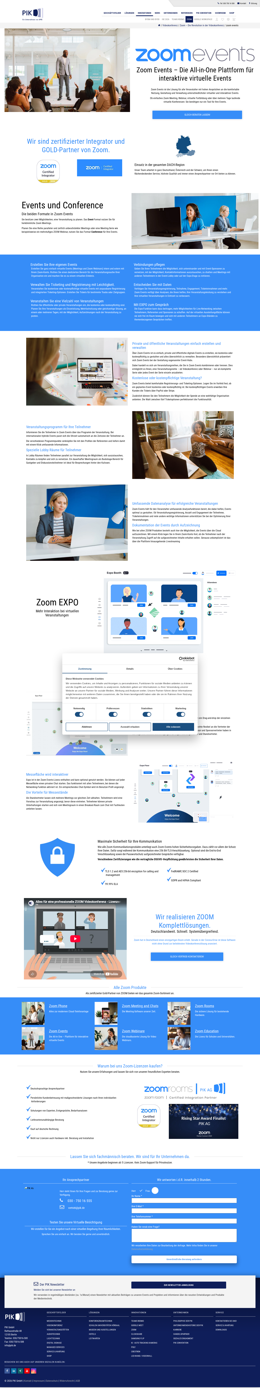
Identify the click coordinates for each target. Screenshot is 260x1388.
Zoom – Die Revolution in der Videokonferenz (202, 25)
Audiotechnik (53, 1334)
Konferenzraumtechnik (100, 1321)
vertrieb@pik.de (76, 1207)
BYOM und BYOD (152, 19)
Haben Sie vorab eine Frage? (145, 1226)
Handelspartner (181, 1334)
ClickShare (136, 1334)
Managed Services (55, 1347)
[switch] (113, 714)
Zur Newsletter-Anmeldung (179, 1285)
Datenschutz (52, 1380)
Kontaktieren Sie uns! (226, 1321)
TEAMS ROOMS (178, 19)
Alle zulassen (173, 726)
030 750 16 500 (227, 3)
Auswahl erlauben (130, 726)
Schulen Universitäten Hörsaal (104, 1325)
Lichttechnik (53, 1338)
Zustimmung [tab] (85, 668)
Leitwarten (94, 1338)
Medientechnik (54, 1321)
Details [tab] (130, 668)
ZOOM (189, 19)
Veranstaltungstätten (58, 1329)
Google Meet (137, 1325)
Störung (254, 3)
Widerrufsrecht (67, 1380)
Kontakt (243, 3)
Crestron (135, 1351)
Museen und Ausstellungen (102, 1329)
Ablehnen (87, 726)
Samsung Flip (137, 1338)
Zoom (133, 1329)
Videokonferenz (170, 25)
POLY (133, 1347)
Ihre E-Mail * (138, 1206)
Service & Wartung (56, 1351)
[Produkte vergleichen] (228, 19)
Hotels (92, 1334)
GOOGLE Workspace (203, 19)
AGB (78, 1380)
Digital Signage (54, 1343)
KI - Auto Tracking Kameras (144, 1343)
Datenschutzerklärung (142, 1249)
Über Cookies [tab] (175, 668)
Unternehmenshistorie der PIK (188, 1325)
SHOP (49, 1356)
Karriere (177, 1329)
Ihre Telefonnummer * (142, 1216)
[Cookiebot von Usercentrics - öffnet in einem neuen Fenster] (181, 659)
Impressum (38, 1380)
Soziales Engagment (183, 1338)
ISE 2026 (165, 19)
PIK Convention (203, 13)
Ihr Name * (137, 1196)
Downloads (221, 1329)
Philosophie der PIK (182, 1321)
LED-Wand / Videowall (141, 1356)
